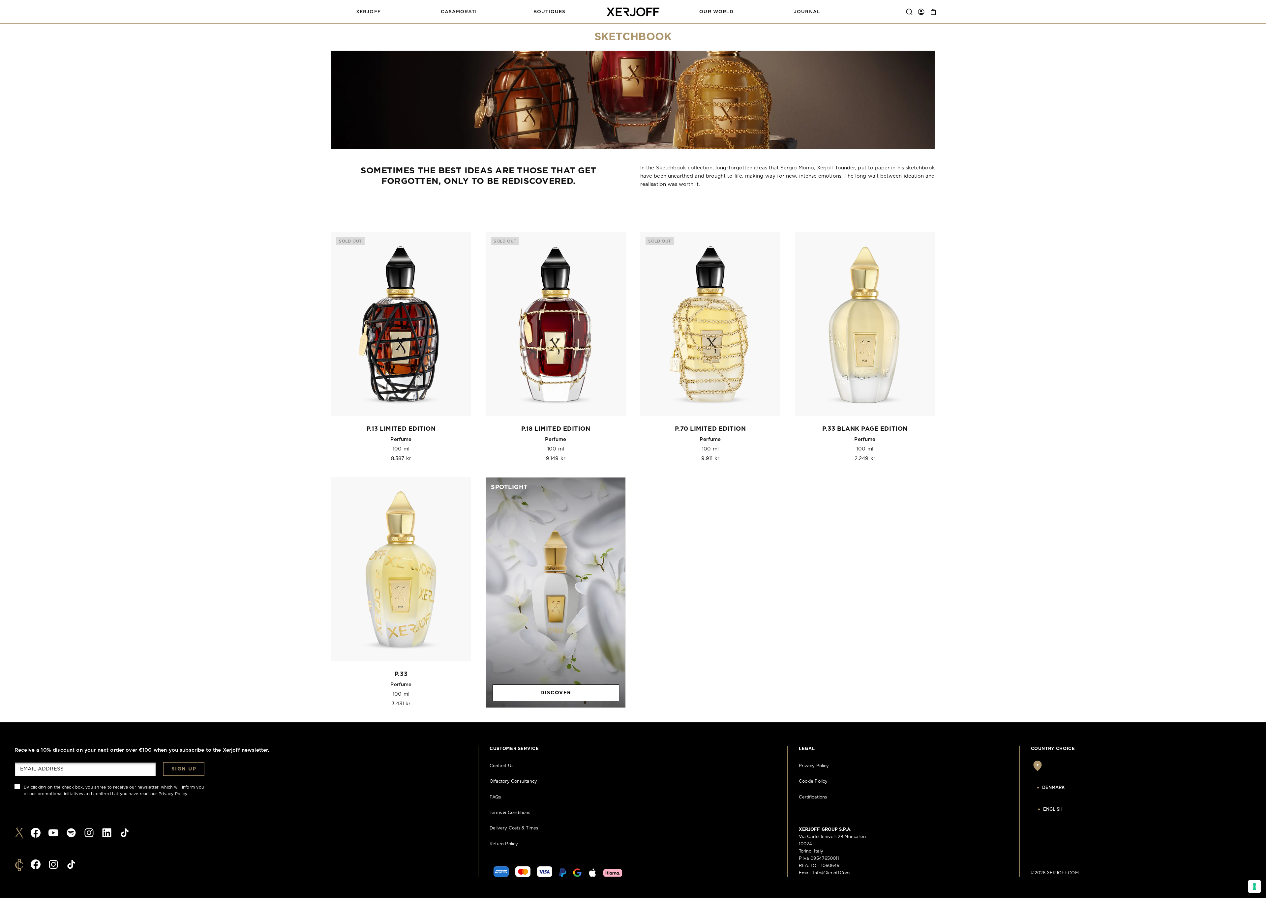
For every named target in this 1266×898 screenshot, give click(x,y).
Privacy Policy (173, 794)
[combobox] (1065, 788)
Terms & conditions (510, 813)
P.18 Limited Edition (555, 429)
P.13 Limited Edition (401, 429)
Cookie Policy (813, 781)
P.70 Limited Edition (710, 429)
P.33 (401, 674)
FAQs (495, 797)
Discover (555, 692)
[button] (368, 11)
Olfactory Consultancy (513, 781)
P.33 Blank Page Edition (864, 429)
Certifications (813, 797)
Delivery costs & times (514, 828)
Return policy (504, 844)
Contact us (501, 766)
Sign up (183, 769)
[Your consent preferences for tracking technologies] (1254, 886)
